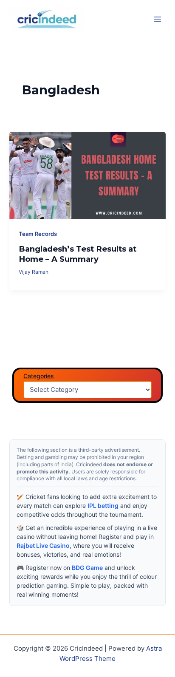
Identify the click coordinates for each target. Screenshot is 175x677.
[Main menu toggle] (158, 19)
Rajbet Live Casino (43, 545)
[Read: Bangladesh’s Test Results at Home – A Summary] (87, 175)
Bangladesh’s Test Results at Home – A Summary (77, 254)
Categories (38, 376)
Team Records (38, 234)
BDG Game (87, 567)
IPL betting (103, 505)
